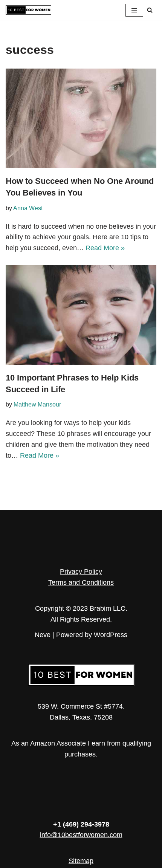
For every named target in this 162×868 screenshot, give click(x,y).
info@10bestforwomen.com (81, 835)
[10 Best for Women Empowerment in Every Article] (28, 10)
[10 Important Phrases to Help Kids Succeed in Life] (81, 315)
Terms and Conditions (81, 582)
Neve (42, 635)
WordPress (110, 635)
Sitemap (81, 861)
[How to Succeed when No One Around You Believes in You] (81, 118)
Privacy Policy (81, 571)
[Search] (150, 10)
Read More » (105, 248)
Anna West (28, 208)
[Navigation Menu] (134, 10)
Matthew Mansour (37, 404)
